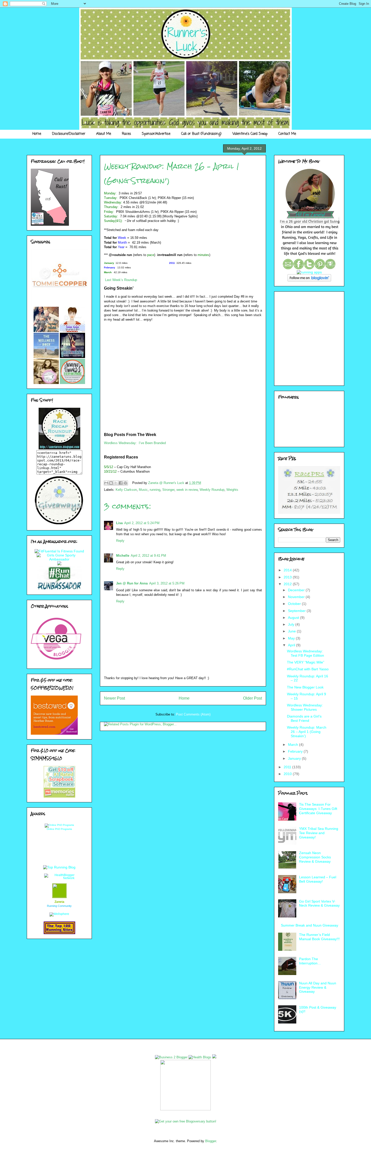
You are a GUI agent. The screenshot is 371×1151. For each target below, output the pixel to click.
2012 (288, 584)
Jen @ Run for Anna (132, 583)
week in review (187, 490)
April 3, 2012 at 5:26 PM (166, 583)
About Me (103, 134)
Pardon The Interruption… (310, 961)
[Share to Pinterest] (125, 482)
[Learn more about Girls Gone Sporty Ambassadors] (59, 557)
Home (36, 134)
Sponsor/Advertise (156, 134)
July (291, 624)
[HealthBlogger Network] (59, 878)
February (296, 751)
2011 (288, 767)
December (297, 590)
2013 (288, 577)
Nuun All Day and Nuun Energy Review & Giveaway (317, 987)
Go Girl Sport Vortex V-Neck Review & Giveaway (319, 903)
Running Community (59, 905)
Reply (120, 541)
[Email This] (106, 482)
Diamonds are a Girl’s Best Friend (304, 718)
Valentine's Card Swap (250, 134)
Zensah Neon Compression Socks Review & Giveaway (315, 857)
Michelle (122, 555)
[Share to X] (115, 482)
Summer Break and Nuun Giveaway (309, 925)
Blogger (210, 1141)
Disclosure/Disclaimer (68, 134)
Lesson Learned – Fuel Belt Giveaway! (317, 879)
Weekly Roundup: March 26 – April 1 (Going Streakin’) (306, 731)
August (294, 618)
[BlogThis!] (111, 482)
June (292, 631)
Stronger (168, 490)
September (297, 611)
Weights (232, 490)
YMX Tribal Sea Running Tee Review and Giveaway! (318, 833)
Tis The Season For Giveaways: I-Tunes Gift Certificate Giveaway (318, 808)
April (292, 645)
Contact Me (287, 134)
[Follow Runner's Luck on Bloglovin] (309, 280)
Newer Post (114, 698)
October (295, 604)
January (295, 758)
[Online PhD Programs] (59, 825)
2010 (288, 774)
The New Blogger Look (305, 687)
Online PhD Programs (59, 829)
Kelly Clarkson (126, 490)
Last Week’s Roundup (121, 280)
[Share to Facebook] (120, 482)
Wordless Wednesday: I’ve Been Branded (135, 443)
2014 (288, 570)
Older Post (252, 698)
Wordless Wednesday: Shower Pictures (305, 707)
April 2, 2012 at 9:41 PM (148, 555)
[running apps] (309, 272)
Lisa (119, 523)
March (293, 745)
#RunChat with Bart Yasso (308, 669)
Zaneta (59, 902)
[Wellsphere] (59, 914)
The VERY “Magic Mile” (305, 662)
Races (126, 134)
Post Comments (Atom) (193, 714)
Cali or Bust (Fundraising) (201, 134)
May (292, 638)
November (297, 597)
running (155, 490)
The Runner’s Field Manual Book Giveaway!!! (319, 937)
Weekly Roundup (212, 490)
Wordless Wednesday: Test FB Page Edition (305, 653)
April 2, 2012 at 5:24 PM (142, 523)
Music (143, 490)
